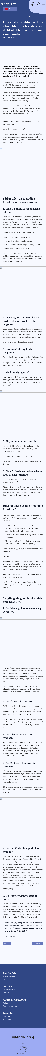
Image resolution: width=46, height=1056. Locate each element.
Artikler (6, 1003)
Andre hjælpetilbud (10, 1006)
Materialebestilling (10, 977)
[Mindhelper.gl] (23, 1037)
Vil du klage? (8, 1019)
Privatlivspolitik (9, 990)
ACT (5, 980)
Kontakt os (7, 1016)
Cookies (6, 993)
